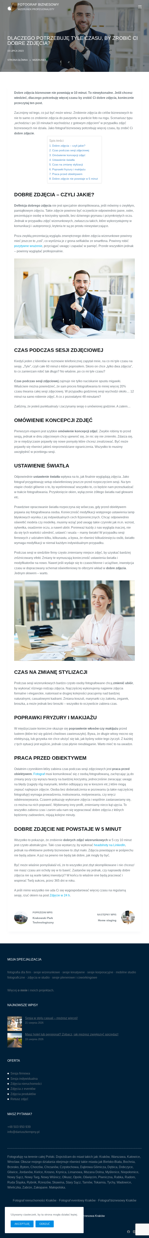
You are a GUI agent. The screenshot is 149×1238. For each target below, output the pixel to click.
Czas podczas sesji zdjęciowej (70, 150)
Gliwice (12, 1172)
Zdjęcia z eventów (23, 1088)
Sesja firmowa (20, 1073)
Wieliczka (14, 1187)
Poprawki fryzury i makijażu (69, 169)
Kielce (38, 1172)
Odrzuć (44, 1223)
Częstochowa (69, 1167)
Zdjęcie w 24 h (60, 895)
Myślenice (112, 1172)
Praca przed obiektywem (67, 174)
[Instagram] (134, 1231)
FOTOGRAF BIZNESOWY (38, 4)
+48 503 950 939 (19, 1126)
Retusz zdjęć (19, 1099)
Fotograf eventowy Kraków (77, 1200)
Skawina (58, 1182)
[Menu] (140, 7)
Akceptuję (22, 1223)
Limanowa (75, 1172)
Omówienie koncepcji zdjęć (68, 155)
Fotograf (39, 774)
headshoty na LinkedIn (109, 845)
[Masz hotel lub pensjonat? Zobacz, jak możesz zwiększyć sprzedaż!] (14, 1040)
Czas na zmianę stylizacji (67, 164)
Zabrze (27, 1187)
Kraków (104, 1156)
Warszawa (118, 1156)
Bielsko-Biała (112, 1161)
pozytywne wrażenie (28, 246)
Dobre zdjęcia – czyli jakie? (68, 145)
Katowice (133, 1156)
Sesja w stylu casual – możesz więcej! (51, 1018)
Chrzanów (51, 1167)
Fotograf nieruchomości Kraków (34, 1200)
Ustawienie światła (63, 159)
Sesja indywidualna (24, 1078)
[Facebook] (128, 1231)
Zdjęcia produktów (23, 1094)
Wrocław (13, 1161)
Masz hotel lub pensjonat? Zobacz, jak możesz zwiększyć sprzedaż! (71, 1034)
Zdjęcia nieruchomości (26, 1083)
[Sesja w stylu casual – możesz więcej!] (14, 1023)
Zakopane (41, 1187)
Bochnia (129, 1161)
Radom (130, 1177)
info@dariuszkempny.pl (23, 1132)
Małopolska (57, 1187)
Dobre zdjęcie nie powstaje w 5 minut (75, 178)
